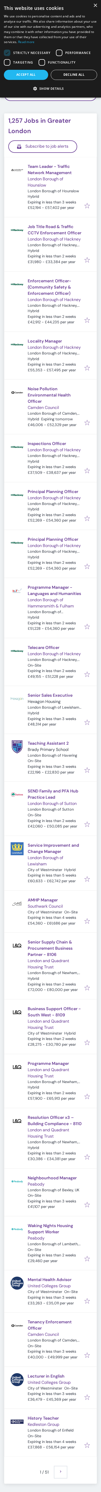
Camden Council (43, 407)
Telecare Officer (43, 647)
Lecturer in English (46, 1376)
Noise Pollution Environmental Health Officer (49, 395)
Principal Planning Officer (53, 491)
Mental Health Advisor (49, 1279)
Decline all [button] (73, 74)
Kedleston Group (43, 1424)
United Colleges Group (49, 1286)
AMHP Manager (43, 900)
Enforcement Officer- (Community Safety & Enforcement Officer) (49, 287)
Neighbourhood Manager (52, 1178)
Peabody (36, 1184)
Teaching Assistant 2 (48, 743)
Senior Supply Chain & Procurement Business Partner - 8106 (50, 948)
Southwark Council (45, 906)
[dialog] (50, 49)
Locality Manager (45, 341)
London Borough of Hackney (54, 239)
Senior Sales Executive (50, 695)
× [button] (95, 6)
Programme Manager (48, 1063)
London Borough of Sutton (52, 803)
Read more (26, 42)
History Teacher (43, 1418)
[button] (50, 88)
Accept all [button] (26, 74)
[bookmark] (87, 206)
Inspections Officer (47, 443)
